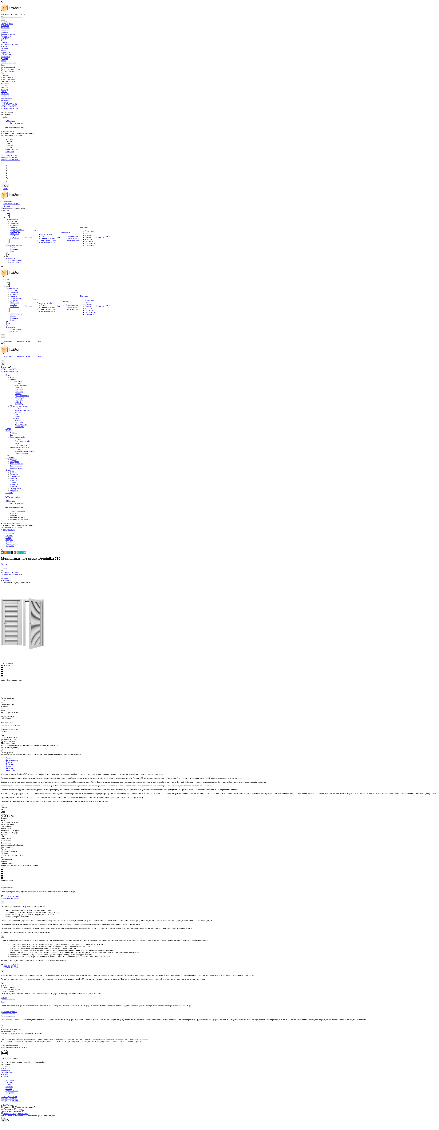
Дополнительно (11, 770)
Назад (14, 377)
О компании (6, 1066)
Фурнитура (19, 423)
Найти (4, 1120)
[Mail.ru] (6, 181)
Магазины (5, 1074)
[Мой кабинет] (2, 339)
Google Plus (9, 152)
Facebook (9, 141)
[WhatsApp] (18, 552)
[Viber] (15, 552)
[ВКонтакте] (2, 552)
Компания (14, 474)
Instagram (9, 145)
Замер (3, 1002)
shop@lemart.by (9, 131)
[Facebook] (6, 168)
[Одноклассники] (6, 171)
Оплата (8, 766)
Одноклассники (11, 150)
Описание (9, 758)
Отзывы (8, 762)
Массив (4, 580)
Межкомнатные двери (23, 410)
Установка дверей (8, 1016)
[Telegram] (24, 552)
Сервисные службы (22, 441)
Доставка (9, 768)
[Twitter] (6, 173)
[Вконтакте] (6, 166)
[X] (12, 552)
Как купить (14, 462)
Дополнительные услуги (24, 451)
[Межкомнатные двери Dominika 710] (23, 649)
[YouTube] (6, 179)
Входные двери (21, 385)
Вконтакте (9, 139)
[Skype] (21, 552)
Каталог (13, 379)
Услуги (13, 435)
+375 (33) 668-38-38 (10, 108)
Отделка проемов (8, 992)
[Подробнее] (1, 996)
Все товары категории (9, 1045)
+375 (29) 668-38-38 (9, 104)
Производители (7, 1072)
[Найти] (3, 19)
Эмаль (9, 580)
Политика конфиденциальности (15, 1114)
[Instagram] (6, 176)
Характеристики (11, 760)
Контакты (5, 1077)
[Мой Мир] (8, 552)
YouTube (8, 147)
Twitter (8, 143)
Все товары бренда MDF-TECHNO (14, 1047)
